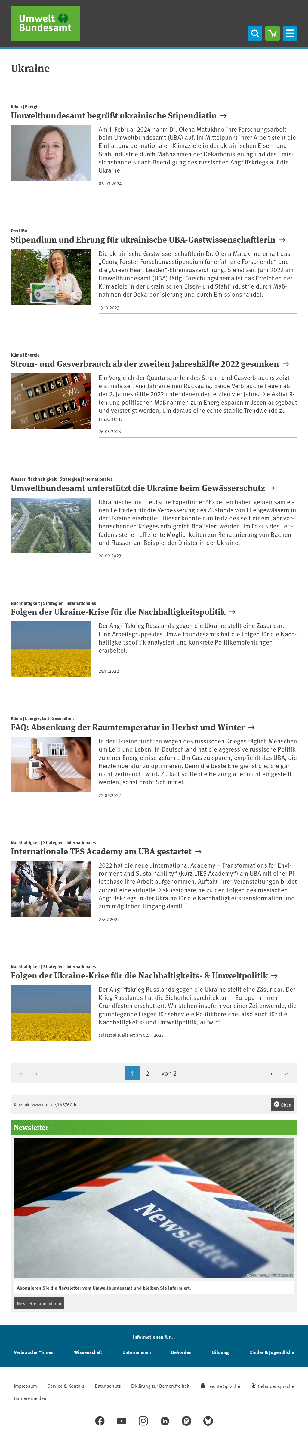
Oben (285, 1104)
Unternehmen (136, 1352)
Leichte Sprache (223, 1385)
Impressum (25, 1385)
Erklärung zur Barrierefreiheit (160, 1385)
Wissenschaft (88, 1352)
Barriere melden (30, 1398)
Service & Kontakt (66, 1385)
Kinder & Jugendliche (271, 1352)
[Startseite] (45, 23)
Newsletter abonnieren (39, 1303)
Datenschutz (108, 1385)
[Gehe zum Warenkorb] (272, 33)
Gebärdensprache (276, 1385)
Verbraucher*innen (34, 1352)
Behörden (181, 1352)
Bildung (220, 1352)
